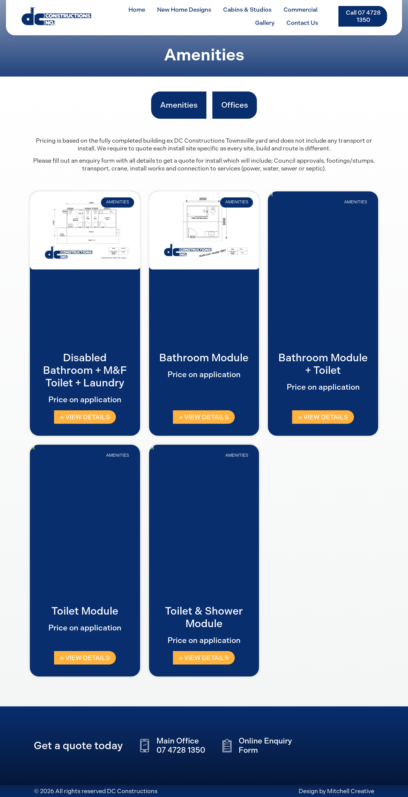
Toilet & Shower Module (204, 617)
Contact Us (302, 22)
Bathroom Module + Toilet (323, 364)
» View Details (85, 417)
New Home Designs (184, 9)
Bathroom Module (204, 357)
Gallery (264, 22)
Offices (234, 105)
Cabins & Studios (247, 9)
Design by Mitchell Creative (336, 791)
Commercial (300, 9)
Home (136, 9)
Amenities (178, 105)
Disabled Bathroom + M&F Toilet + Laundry (85, 370)
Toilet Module (84, 611)
